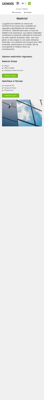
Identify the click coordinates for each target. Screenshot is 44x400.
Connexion (17, 12)
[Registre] (25, 12)
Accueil (18, 9)
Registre (29, 12)
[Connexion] (13, 12)
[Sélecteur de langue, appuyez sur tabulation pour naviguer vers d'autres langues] (24, 3)
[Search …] (29, 3)
